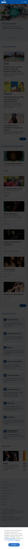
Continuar (14, 544)
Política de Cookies (9, 538)
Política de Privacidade (14, 540)
